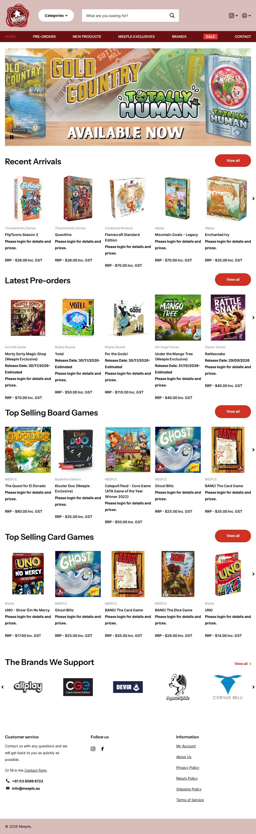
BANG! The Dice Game (173, 610)
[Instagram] (93, 749)
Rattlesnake (215, 354)
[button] (119, 137)
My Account (186, 746)
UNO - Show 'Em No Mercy (27, 610)
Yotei (59, 354)
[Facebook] (102, 749)
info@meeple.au (26, 788)
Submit (172, 15)
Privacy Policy (187, 767)
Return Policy (187, 778)
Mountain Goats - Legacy (176, 234)
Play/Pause (14, 137)
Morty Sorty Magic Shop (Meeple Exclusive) (25, 356)
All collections (179, 36)
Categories (54, 15)
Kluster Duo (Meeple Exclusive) (72, 488)
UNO (209, 610)
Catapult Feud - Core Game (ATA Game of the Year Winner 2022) (128, 491)
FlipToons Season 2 (21, 234)
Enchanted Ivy (217, 234)
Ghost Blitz (164, 486)
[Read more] (233, 15)
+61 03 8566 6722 (27, 781)
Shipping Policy (189, 789)
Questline (63, 234)
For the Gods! (116, 354)
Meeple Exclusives (136, 36)
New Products (87, 36)
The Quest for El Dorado (25, 486)
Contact (243, 36)
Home (10, 36)
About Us (183, 757)
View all (233, 160)
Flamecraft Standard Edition (122, 237)
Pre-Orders (44, 36)
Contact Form (35, 770)
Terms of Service (190, 800)
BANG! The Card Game (224, 486)
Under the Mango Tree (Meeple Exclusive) (174, 356)
